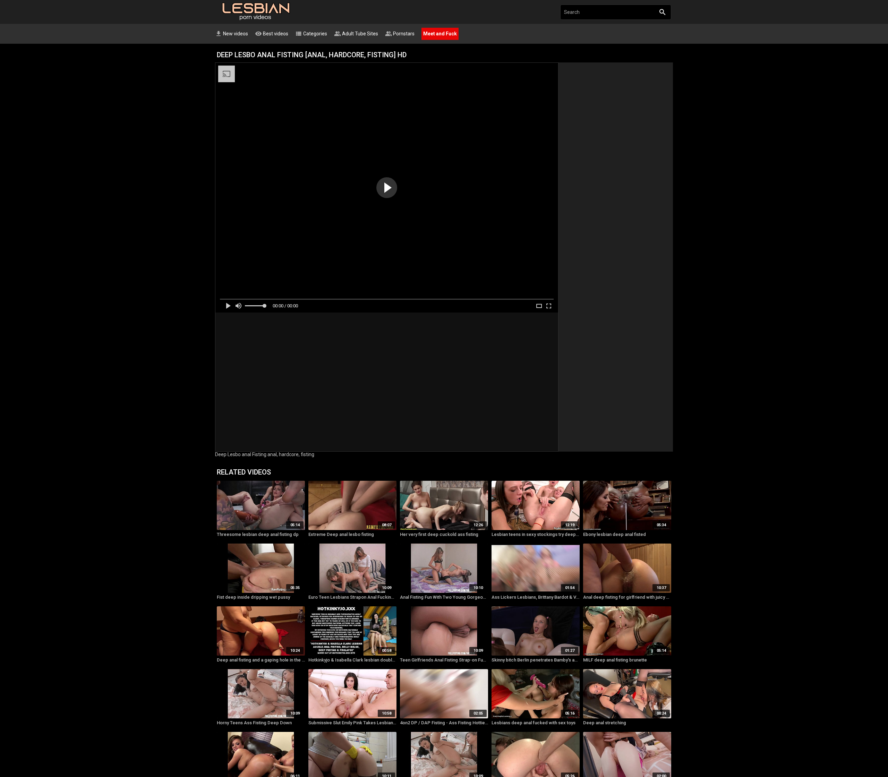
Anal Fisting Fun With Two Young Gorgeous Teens (444, 597)
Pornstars (400, 33)
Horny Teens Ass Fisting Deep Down (254, 722)
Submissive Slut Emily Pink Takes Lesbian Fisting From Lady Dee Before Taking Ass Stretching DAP (352, 722)
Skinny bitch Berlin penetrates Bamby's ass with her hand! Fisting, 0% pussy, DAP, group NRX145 (536, 660)
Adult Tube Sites (356, 33)
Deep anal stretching (604, 722)
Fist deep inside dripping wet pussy (253, 597)
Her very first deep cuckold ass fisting (439, 534)
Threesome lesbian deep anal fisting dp (258, 534)
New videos (231, 33)
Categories (311, 33)
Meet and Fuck (440, 33)
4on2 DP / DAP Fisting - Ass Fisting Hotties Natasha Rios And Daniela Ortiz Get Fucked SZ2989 (444, 722)
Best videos (271, 33)
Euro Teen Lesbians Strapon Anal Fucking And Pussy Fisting (352, 597)
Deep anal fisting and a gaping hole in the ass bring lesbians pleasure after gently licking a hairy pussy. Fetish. (261, 660)
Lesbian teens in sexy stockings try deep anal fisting (536, 534)
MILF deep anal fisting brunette (615, 660)
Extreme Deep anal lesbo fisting (341, 534)
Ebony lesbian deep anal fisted (614, 534)
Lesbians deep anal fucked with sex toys (533, 722)
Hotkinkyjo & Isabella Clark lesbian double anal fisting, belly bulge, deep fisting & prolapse (352, 660)
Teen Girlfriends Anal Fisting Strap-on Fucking (444, 660)
